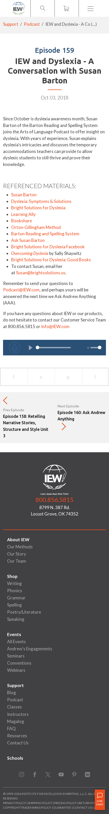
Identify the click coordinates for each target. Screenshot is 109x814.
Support (10, 24)
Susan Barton (24, 194)
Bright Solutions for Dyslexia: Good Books (51, 259)
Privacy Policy (14, 803)
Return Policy (90, 803)
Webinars (16, 670)
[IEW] (18, 8)
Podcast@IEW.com (21, 289)
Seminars (16, 655)
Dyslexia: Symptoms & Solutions (41, 201)
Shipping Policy (40, 803)
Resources (17, 735)
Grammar (16, 597)
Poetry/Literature (24, 612)
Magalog (15, 721)
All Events (16, 641)
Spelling (14, 605)
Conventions (19, 663)
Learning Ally (23, 214)
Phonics (14, 590)
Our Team (16, 561)
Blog (11, 692)
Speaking (15, 619)
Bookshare (21, 220)
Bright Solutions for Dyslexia (38, 207)
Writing (14, 583)
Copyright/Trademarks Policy (27, 807)
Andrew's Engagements (29, 648)
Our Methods (20, 546)
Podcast (32, 24)
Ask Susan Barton (28, 240)
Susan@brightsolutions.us (40, 272)
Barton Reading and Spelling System (45, 233)
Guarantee (62, 807)
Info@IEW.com (55, 326)
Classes (14, 706)
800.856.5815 (54, 499)
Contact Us (18, 742)
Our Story (16, 554)
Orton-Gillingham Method (36, 227)
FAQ (11, 728)
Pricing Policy (65, 803)
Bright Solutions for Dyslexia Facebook (48, 246)
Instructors (18, 714)
